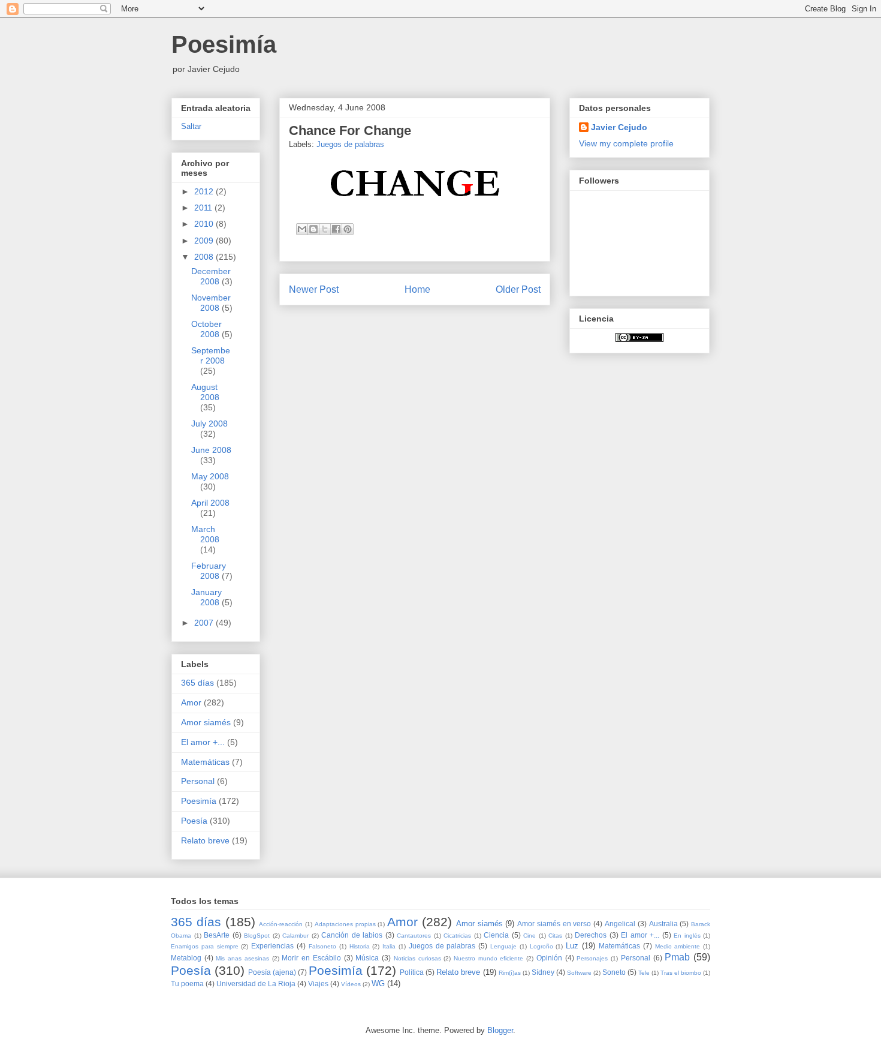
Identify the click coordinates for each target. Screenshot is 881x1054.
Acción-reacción (281, 924)
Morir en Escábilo (311, 958)
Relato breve (205, 840)
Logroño (541, 946)
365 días (197, 682)
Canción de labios (351, 935)
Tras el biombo (680, 972)
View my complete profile (626, 143)
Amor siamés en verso (554, 923)
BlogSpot (257, 935)
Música (367, 958)
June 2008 (211, 450)
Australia (663, 923)
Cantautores (414, 935)
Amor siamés (206, 722)
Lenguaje (503, 946)
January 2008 (206, 597)
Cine (529, 935)
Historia (359, 946)
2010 (205, 224)
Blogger (500, 1030)
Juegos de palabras (350, 144)
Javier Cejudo (619, 127)
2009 (205, 240)
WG (378, 983)
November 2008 (211, 303)
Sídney (543, 972)
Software (579, 972)
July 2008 (209, 423)
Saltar (191, 126)
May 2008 (210, 476)
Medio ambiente (678, 946)
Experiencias (272, 946)
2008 (205, 257)
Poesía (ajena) (272, 972)
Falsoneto (322, 946)
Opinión (549, 958)
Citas (555, 935)
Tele (644, 972)
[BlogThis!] (313, 229)
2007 (205, 622)
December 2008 (211, 276)
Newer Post (314, 289)
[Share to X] (325, 229)
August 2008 (205, 392)
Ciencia (496, 935)
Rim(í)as (510, 972)
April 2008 (210, 503)
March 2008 (205, 534)
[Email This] (302, 229)
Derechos (591, 935)
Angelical (620, 923)
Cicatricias (457, 935)
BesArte (217, 935)
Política (412, 972)
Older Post (518, 289)
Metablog (186, 958)
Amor (191, 702)
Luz (572, 945)
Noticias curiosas (417, 958)
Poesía (194, 820)
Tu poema (187, 983)
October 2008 (206, 329)
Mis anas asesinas (242, 958)
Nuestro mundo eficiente (488, 958)
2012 (205, 191)
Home (417, 289)
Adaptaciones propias (345, 924)
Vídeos (351, 984)
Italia (389, 946)
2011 (204, 207)
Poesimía (223, 44)
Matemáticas (205, 762)
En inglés (687, 935)
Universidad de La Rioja (255, 983)
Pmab (677, 957)
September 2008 (210, 355)
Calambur (295, 935)
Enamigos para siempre (205, 946)
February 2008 (208, 571)
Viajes (318, 983)
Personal (198, 781)
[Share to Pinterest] (348, 229)
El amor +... (203, 742)
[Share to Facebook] (336, 229)
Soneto (614, 972)
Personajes (592, 958)
